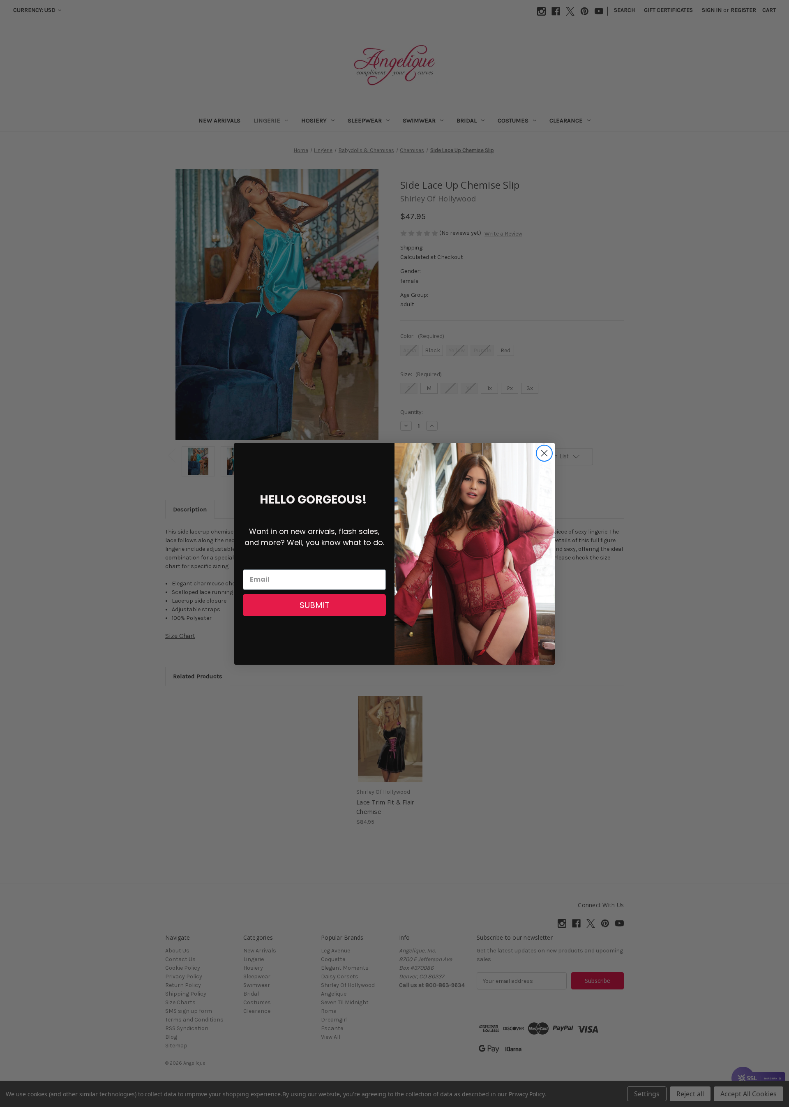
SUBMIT (314, 605)
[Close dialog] (544, 453)
